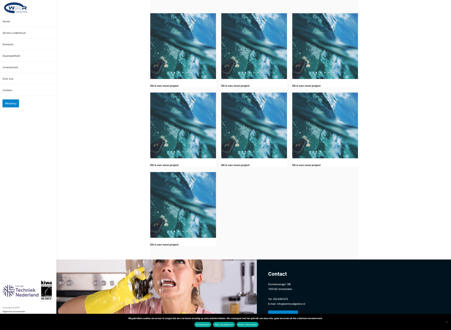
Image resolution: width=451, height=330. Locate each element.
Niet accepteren (224, 324)
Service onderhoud (14, 33)
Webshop (10, 103)
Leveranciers (10, 67)
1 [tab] (175, 73)
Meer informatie (247, 324)
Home (6, 21)
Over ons (8, 78)
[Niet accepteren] (446, 322)
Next (211, 46)
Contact (7, 90)
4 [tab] (187, 73)
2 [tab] (179, 73)
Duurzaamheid (11, 55)
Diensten (8, 44)
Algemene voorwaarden (14, 311)
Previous (154, 46)
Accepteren (202, 324)
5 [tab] (192, 73)
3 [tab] (183, 73)
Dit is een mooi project (164, 86)
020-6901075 (280, 299)
